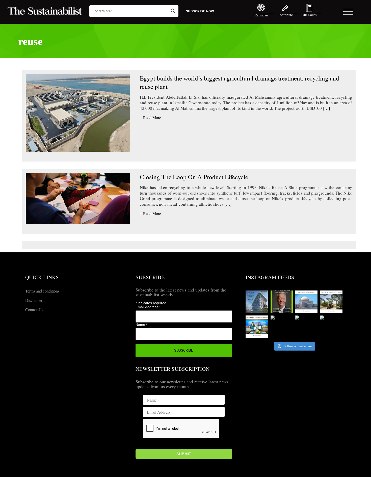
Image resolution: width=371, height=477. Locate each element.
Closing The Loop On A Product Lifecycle (194, 177)
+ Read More (150, 117)
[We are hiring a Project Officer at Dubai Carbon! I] (331, 326)
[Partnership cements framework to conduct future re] (257, 326)
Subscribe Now (200, 11)
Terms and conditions (42, 291)
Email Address (148, 307)
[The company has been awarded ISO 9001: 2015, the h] (306, 326)
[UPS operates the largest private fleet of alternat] (331, 301)
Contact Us (34, 309)
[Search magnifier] (172, 10)
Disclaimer (33, 300)
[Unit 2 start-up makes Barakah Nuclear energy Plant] (306, 301)
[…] (326, 108)
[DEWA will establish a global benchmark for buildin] (257, 301)
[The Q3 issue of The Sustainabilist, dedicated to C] (282, 301)
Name (141, 325)
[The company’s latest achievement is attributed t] (282, 326)
